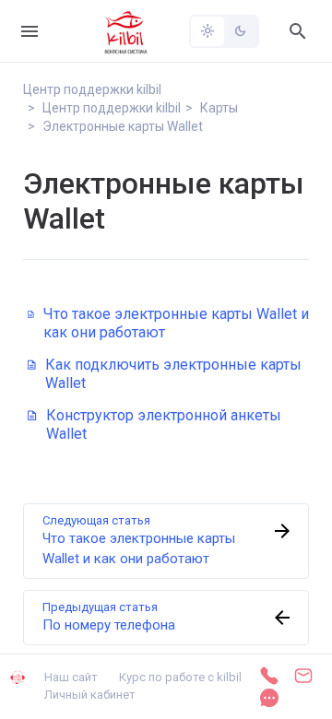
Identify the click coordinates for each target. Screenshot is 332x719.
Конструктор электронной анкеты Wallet (163, 424)
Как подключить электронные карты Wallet (173, 374)
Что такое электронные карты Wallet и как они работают (176, 323)
